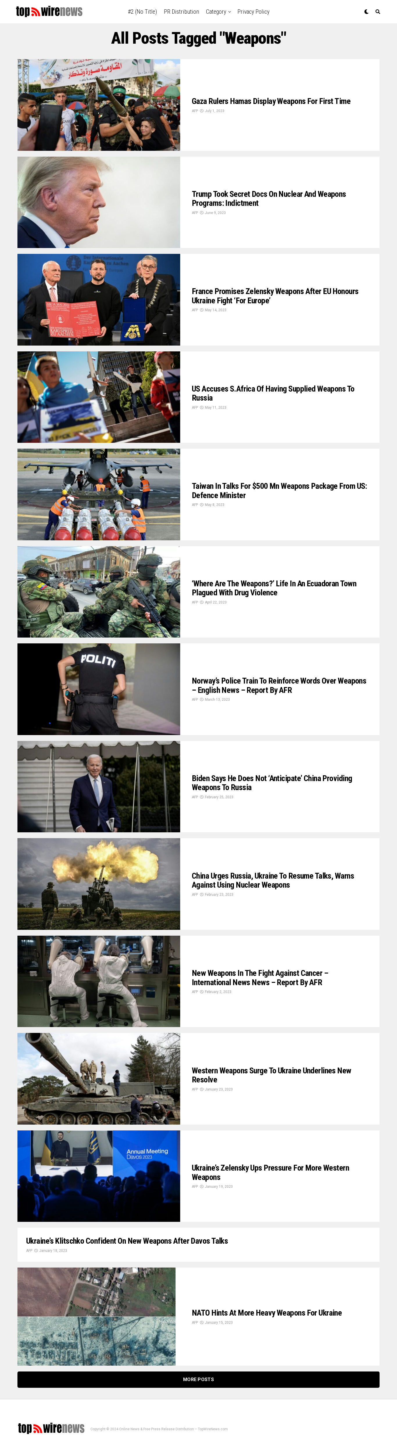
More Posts (198, 1379)
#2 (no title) (142, 11)
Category (216, 11)
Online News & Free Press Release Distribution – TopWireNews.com (173, 1429)
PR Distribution (181, 11)
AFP (195, 111)
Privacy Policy (253, 11)
